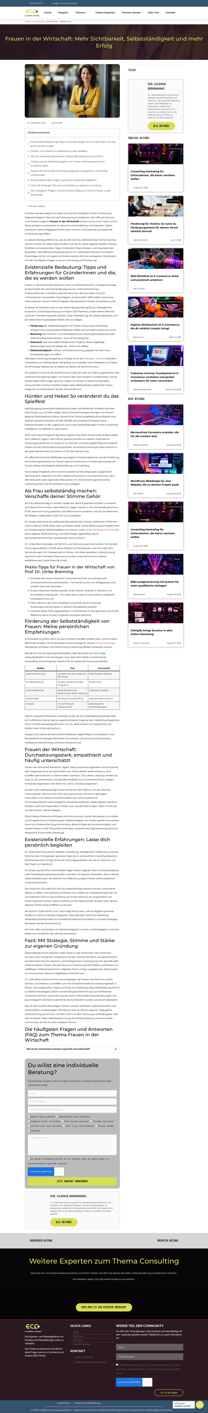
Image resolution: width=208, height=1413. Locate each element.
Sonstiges (35, 1130)
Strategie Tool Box (94, 358)
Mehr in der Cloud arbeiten (79, 1126)
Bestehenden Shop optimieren (74, 1116)
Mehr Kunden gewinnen (76, 1121)
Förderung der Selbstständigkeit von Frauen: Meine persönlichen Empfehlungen (68, 163)
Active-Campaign (105, 643)
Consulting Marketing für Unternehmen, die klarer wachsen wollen (153, 175)
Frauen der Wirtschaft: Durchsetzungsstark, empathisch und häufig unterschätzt (69, 173)
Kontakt (170, 12)
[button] (116, 132)
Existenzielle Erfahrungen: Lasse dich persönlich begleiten (64, 180)
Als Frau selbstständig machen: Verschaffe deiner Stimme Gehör (67, 156)
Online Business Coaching (100, 529)
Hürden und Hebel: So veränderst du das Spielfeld (59, 151)
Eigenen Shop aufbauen (42, 1116)
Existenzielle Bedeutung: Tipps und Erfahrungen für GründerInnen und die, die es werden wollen (73, 144)
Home (47, 12)
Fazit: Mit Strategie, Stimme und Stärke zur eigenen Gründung (65, 185)
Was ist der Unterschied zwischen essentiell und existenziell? (58, 1049)
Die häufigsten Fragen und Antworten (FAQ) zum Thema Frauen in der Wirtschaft (71, 192)
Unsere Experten (105, 12)
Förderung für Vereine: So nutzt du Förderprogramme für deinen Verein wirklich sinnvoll (154, 227)
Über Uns (153, 12)
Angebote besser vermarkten (45, 1121)
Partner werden (131, 12)
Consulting (38, 21)
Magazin (63, 12)
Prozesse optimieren (103, 1121)
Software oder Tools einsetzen (46, 1126)
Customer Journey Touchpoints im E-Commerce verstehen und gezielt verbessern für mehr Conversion (155, 377)
